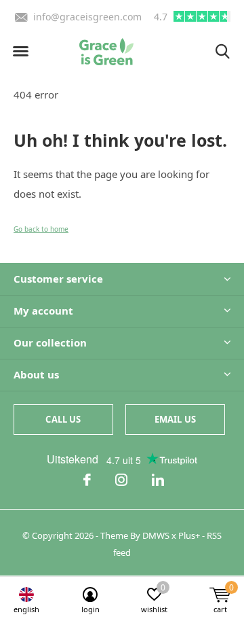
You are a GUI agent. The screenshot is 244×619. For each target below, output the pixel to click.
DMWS (155, 535)
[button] (20, 51)
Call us (63, 419)
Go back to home (41, 229)
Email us (175, 419)
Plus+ (189, 535)
